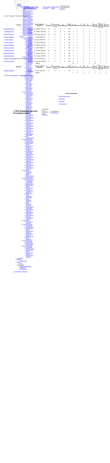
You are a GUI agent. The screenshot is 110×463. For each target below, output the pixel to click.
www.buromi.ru (54, 112)
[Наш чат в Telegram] (24, 271)
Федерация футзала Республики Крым (31, 7)
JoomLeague (14, 75)
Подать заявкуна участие (47, 7)
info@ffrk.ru (62, 9)
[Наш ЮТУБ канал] (17, 271)
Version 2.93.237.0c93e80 (26, 75)
